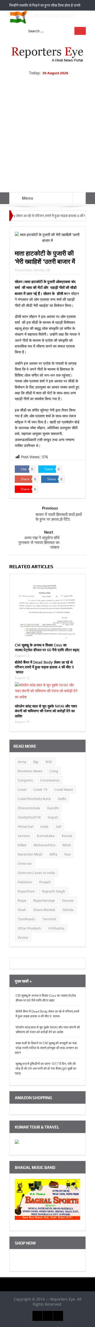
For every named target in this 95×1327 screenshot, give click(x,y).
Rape (22, 900)
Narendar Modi (30, 854)
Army (22, 762)
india (44, 826)
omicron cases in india (36, 873)
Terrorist (49, 919)
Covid (22, 789)
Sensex (68, 900)
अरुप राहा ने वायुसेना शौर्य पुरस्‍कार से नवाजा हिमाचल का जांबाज (38, 542)
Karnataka (46, 836)
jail (58, 826)
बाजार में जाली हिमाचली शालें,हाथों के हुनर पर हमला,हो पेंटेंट (59, 517)
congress (25, 780)
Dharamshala (29, 808)
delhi (62, 799)
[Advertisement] (47, 141)
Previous (50, 508)
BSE (49, 762)
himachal (25, 826)
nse (67, 854)
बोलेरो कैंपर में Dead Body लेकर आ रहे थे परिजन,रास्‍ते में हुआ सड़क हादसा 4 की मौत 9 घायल (44, 667)
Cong (54, 771)
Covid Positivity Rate (34, 799)
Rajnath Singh (53, 891)
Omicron (25, 863)
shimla (68, 910)
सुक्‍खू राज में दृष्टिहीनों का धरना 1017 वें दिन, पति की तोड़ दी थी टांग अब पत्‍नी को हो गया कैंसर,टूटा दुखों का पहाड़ (45, 1068)
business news (30, 771)
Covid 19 (40, 789)
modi (67, 845)
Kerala (67, 836)
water (23, 937)
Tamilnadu (26, 919)
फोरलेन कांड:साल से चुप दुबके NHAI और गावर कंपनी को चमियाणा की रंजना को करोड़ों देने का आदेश (46, 711)
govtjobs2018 (29, 817)
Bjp (36, 762)
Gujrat (53, 817)
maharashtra (44, 845)
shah (22, 910)
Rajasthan (26, 891)
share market (44, 910)
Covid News (63, 789)
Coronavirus (50, 780)
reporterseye (44, 900)
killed (22, 845)
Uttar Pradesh (29, 928)
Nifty (53, 854)
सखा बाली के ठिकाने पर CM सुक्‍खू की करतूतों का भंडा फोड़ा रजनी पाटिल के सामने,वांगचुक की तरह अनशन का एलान (46, 1048)
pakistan (25, 882)
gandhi (53, 808)
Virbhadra (56, 928)
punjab (45, 882)
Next (48, 532)
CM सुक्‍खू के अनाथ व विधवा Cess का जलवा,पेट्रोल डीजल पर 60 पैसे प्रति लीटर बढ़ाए (47, 647)
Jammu (24, 836)
